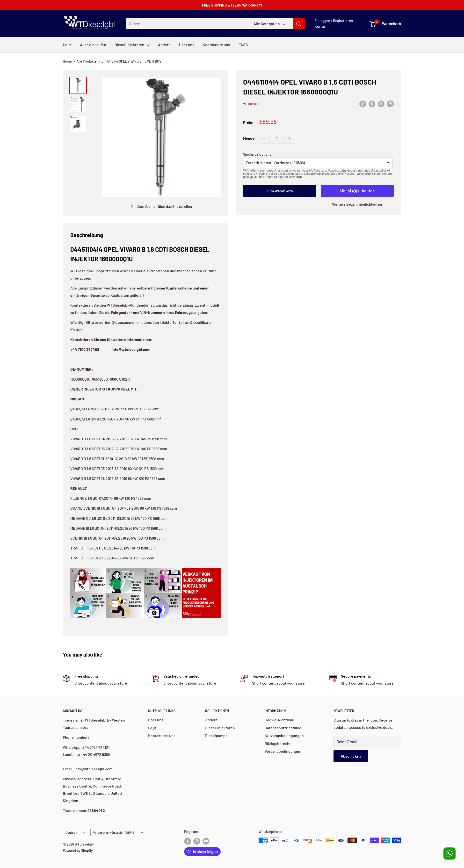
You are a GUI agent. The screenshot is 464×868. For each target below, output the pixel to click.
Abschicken (351, 756)
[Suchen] (299, 23)
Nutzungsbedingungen (284, 735)
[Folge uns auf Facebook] (187, 841)
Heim (67, 44)
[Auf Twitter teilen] (381, 103)
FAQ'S (243, 44)
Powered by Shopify (78, 850)
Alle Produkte (87, 61)
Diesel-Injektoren (129, 44)
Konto (319, 26)
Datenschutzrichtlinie (283, 727)
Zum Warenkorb (279, 190)
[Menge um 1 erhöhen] (290, 138)
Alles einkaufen (93, 44)
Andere (164, 44)
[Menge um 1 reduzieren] (264, 138)
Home (67, 61)
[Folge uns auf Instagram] (196, 841)
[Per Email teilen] (390, 103)
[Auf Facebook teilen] (362, 103)
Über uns (186, 44)
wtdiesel (251, 104)
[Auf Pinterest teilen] (372, 103)
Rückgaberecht (278, 743)
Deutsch (71, 832)
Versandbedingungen (283, 751)
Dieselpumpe (216, 735)
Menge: (249, 138)
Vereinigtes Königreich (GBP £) (114, 832)
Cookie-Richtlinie (279, 719)
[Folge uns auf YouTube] (206, 841)
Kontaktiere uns (216, 44)
